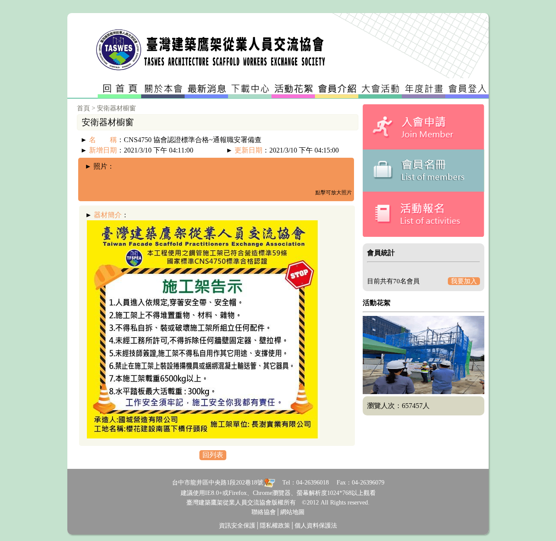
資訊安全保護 (237, 525)
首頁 (83, 108)
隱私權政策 (275, 525)
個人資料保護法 (316, 525)
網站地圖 (292, 512)
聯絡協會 (264, 512)
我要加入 (464, 281)
